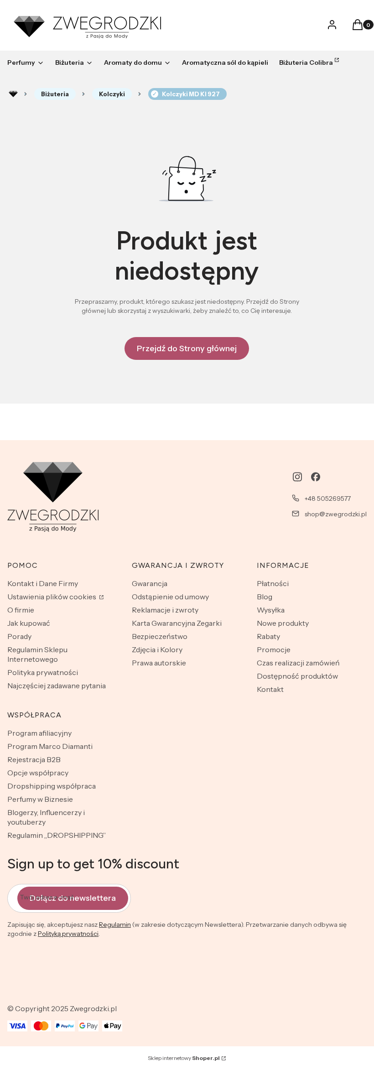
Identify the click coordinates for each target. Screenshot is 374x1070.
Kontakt (270, 689)
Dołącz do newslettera (73, 898)
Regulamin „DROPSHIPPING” (56, 835)
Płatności (273, 583)
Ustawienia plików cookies (52, 596)
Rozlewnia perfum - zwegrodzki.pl (13, 94)
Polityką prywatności (68, 934)
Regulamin (115, 924)
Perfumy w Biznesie (40, 799)
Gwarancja (149, 583)
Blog (264, 596)
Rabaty (268, 636)
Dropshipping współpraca (51, 785)
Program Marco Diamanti (50, 746)
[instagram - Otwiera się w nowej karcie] (297, 477)
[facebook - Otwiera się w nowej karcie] (315, 477)
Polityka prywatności (42, 672)
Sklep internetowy (184, 1057)
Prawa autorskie (159, 662)
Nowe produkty (283, 623)
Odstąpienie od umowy (170, 596)
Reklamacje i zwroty (165, 609)
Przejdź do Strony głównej (187, 348)
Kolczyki (112, 94)
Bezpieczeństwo (159, 636)
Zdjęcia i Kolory (157, 649)
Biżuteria (55, 94)
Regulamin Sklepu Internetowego (37, 654)
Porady (19, 636)
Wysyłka (271, 609)
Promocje (274, 649)
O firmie (20, 609)
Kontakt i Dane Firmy (42, 583)
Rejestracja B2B (34, 759)
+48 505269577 (328, 498)
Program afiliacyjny (39, 733)
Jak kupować (28, 623)
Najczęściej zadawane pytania (56, 685)
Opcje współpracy (37, 772)
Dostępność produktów (297, 675)
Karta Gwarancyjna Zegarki (177, 623)
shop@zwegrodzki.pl (336, 514)
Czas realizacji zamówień (298, 662)
